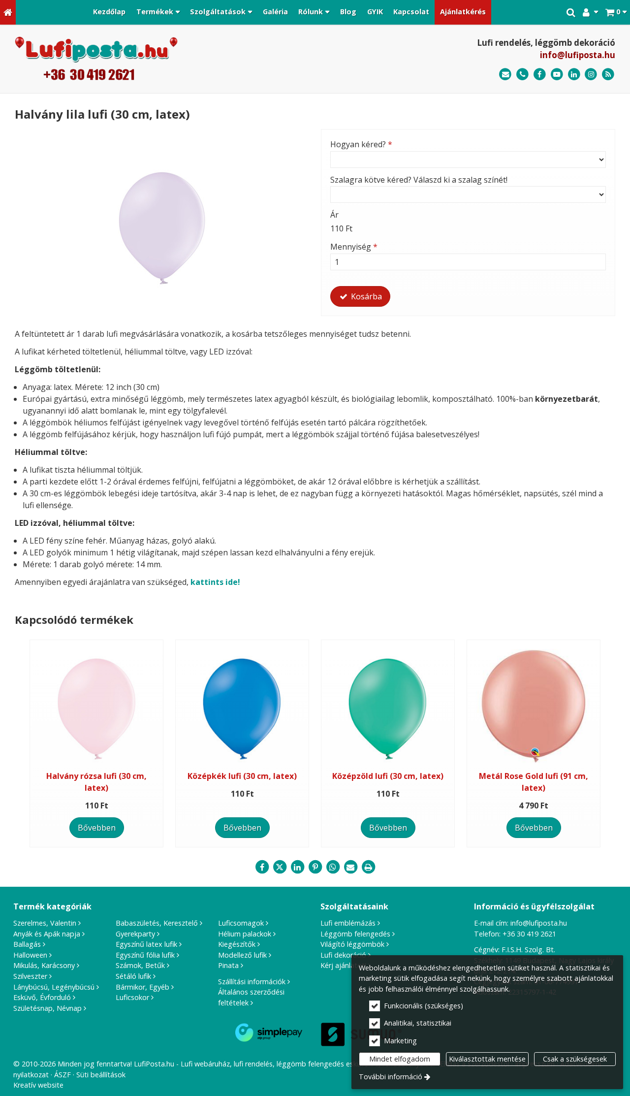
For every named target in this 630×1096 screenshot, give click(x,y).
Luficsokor (132, 997)
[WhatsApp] (333, 867)
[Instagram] (591, 74)
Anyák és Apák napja (46, 933)
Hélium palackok (244, 933)
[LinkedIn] (574, 74)
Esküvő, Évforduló (42, 997)
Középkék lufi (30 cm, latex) (242, 776)
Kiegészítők (236, 944)
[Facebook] (540, 74)
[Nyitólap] (8, 12)
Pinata (228, 965)
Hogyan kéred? (361, 144)
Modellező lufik (242, 955)
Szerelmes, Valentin (44, 923)
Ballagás (27, 944)
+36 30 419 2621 (529, 933)
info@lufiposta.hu (577, 55)
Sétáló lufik (133, 976)
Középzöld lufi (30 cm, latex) (387, 776)
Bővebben (97, 827)
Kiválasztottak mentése (487, 1059)
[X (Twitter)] (279, 867)
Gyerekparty (135, 933)
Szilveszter (30, 976)
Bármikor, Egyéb (142, 987)
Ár (334, 214)
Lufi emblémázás (348, 923)
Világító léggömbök (352, 944)
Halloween (30, 955)
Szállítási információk (251, 981)
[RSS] (608, 74)
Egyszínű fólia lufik (145, 955)
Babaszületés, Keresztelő (157, 923)
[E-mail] (505, 74)
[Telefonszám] (522, 74)
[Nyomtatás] (368, 867)
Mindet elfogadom (399, 1059)
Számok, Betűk (140, 965)
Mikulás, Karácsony (44, 965)
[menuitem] (8, 12)
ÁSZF (62, 1074)
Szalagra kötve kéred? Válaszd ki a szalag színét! (418, 179)
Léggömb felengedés (355, 933)
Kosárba (365, 296)
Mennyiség (354, 246)
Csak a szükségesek (575, 1059)
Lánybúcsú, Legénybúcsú (53, 987)
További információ (390, 1076)
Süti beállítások (101, 1074)
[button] (616, 12)
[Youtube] (557, 74)
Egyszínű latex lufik (146, 944)
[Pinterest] (315, 867)
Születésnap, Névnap (47, 1008)
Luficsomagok (241, 923)
